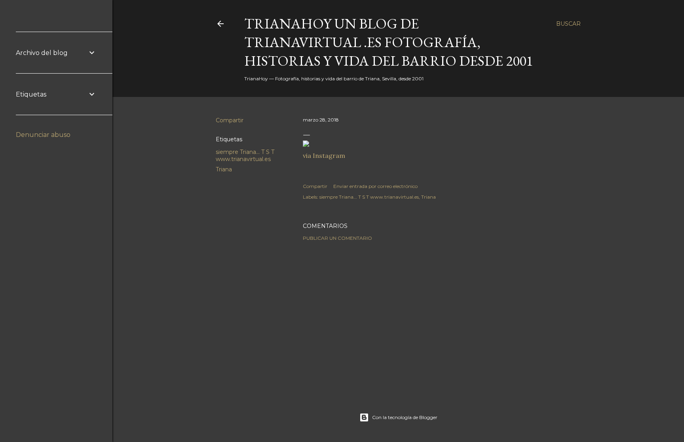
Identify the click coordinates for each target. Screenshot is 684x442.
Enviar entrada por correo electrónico (375, 186)
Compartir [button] (229, 120)
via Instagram (324, 155)
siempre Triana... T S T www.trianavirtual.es (245, 155)
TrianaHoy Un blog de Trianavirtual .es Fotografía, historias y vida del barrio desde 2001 (388, 42)
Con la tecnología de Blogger (404, 417)
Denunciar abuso (43, 134)
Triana (224, 169)
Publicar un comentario (337, 238)
